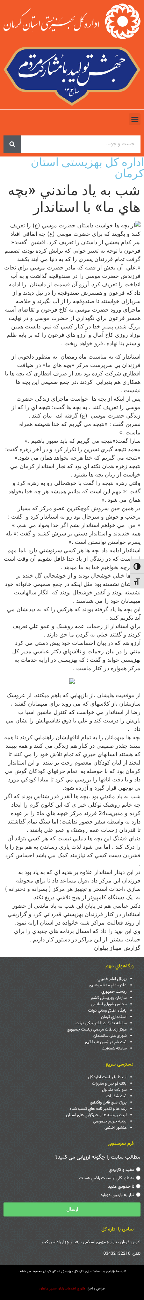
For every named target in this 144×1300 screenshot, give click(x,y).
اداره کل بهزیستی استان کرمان (87, 167)
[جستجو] (12, 144)
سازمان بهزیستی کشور (109, 998)
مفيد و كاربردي (121, 1169)
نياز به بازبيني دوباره (117, 1195)
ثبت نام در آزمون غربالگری (106, 1042)
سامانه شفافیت (114, 1048)
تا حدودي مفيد (121, 1186)
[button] (135, 119)
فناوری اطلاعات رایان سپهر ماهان (62, 1288)
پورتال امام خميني (112, 979)
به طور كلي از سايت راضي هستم (106, 1178)
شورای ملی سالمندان (110, 1036)
